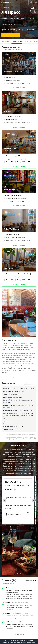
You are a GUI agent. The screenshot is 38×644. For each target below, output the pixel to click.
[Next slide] (33, 313)
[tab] (16, 336)
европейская (12, 397)
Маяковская (12, 391)
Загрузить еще (19, 634)
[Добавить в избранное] (36, 8)
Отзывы (32, 41)
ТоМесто (6, 2)
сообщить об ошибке (30, 384)
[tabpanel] (19, 313)
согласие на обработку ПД (28, 642)
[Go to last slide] (4, 313)
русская (19, 397)
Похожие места (16, 41)
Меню (26, 41)
